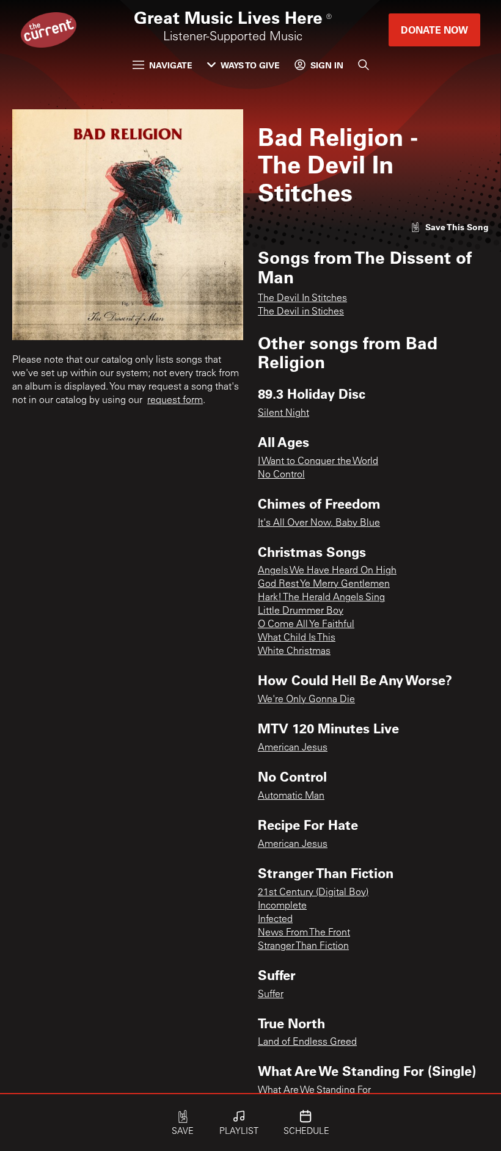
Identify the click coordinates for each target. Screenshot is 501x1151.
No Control (281, 475)
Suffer (270, 995)
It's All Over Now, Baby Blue (319, 523)
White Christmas (294, 651)
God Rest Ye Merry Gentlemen (324, 584)
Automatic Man (291, 796)
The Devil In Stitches (302, 298)
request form (175, 400)
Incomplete (282, 906)
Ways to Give (250, 65)
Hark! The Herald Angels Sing (321, 598)
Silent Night (283, 413)
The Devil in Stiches (301, 312)
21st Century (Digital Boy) (313, 893)
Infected (275, 919)
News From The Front (304, 933)
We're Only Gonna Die (306, 700)
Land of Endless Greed (307, 1042)
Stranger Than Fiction (303, 946)
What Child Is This (296, 638)
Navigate (170, 65)
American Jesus (292, 748)
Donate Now (434, 29)
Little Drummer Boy (300, 611)
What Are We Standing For (314, 1090)
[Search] (363, 65)
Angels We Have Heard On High (327, 571)
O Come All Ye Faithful (306, 625)
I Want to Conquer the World (318, 462)
